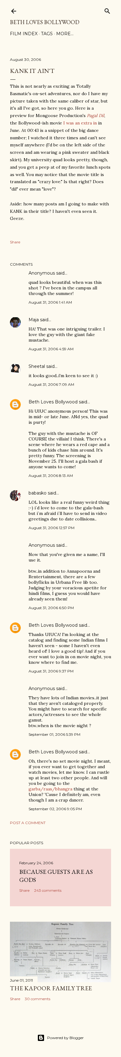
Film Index (24, 33)
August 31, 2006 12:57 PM (51, 527)
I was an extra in (80, 123)
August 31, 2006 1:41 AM (50, 302)
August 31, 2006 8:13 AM (51, 475)
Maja (34, 319)
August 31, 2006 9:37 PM (51, 671)
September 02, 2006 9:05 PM (55, 808)
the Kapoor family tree (51, 988)
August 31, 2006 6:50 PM (51, 607)
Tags (47, 33)
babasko (38, 493)
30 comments (37, 998)
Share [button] (15, 242)
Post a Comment (28, 822)
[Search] (107, 10)
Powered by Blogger (65, 1037)
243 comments (47, 890)
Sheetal (37, 366)
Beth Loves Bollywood (44, 22)
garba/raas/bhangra (50, 789)
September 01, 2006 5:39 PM (54, 734)
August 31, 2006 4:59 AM (51, 349)
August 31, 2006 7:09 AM (51, 384)
